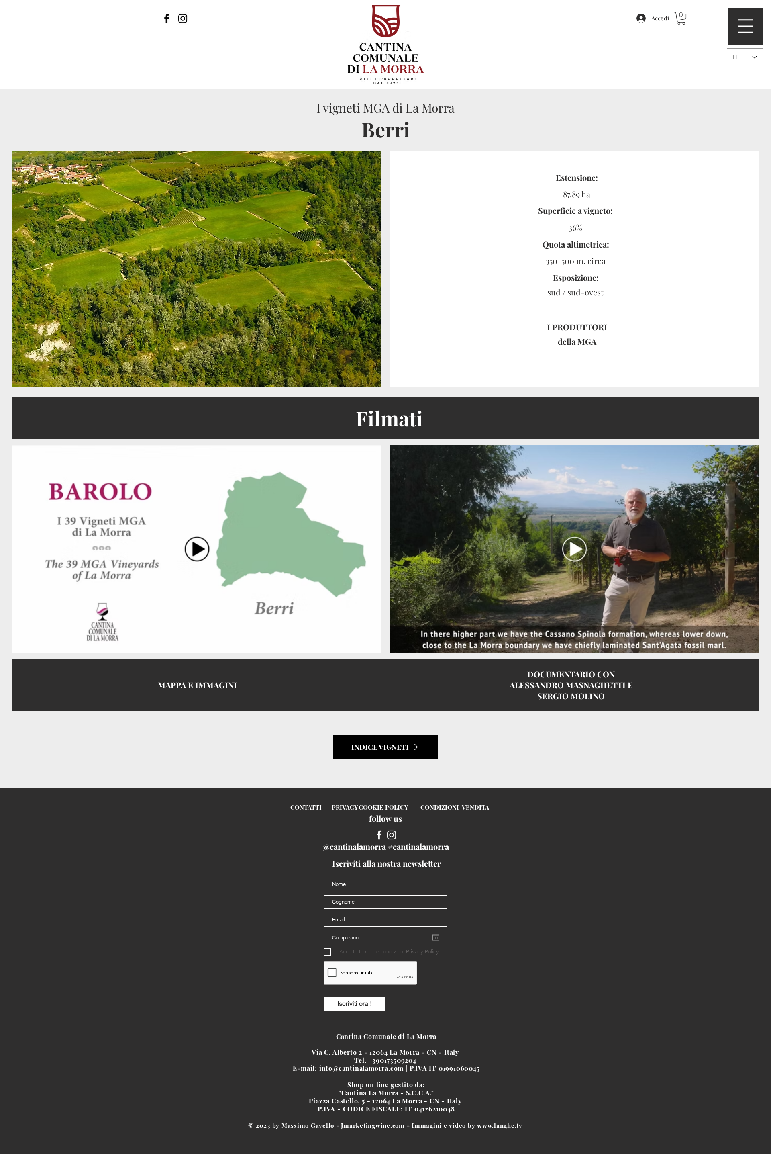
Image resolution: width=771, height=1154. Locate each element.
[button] (745, 26)
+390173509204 (393, 1060)
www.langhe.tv (499, 1125)
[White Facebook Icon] (379, 835)
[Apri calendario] (435, 937)
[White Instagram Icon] (392, 835)
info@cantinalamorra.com (361, 1068)
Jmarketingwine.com (373, 1125)
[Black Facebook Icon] (167, 18)
